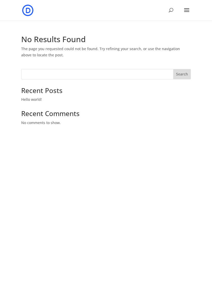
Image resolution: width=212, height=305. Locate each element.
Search (182, 74)
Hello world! (31, 99)
